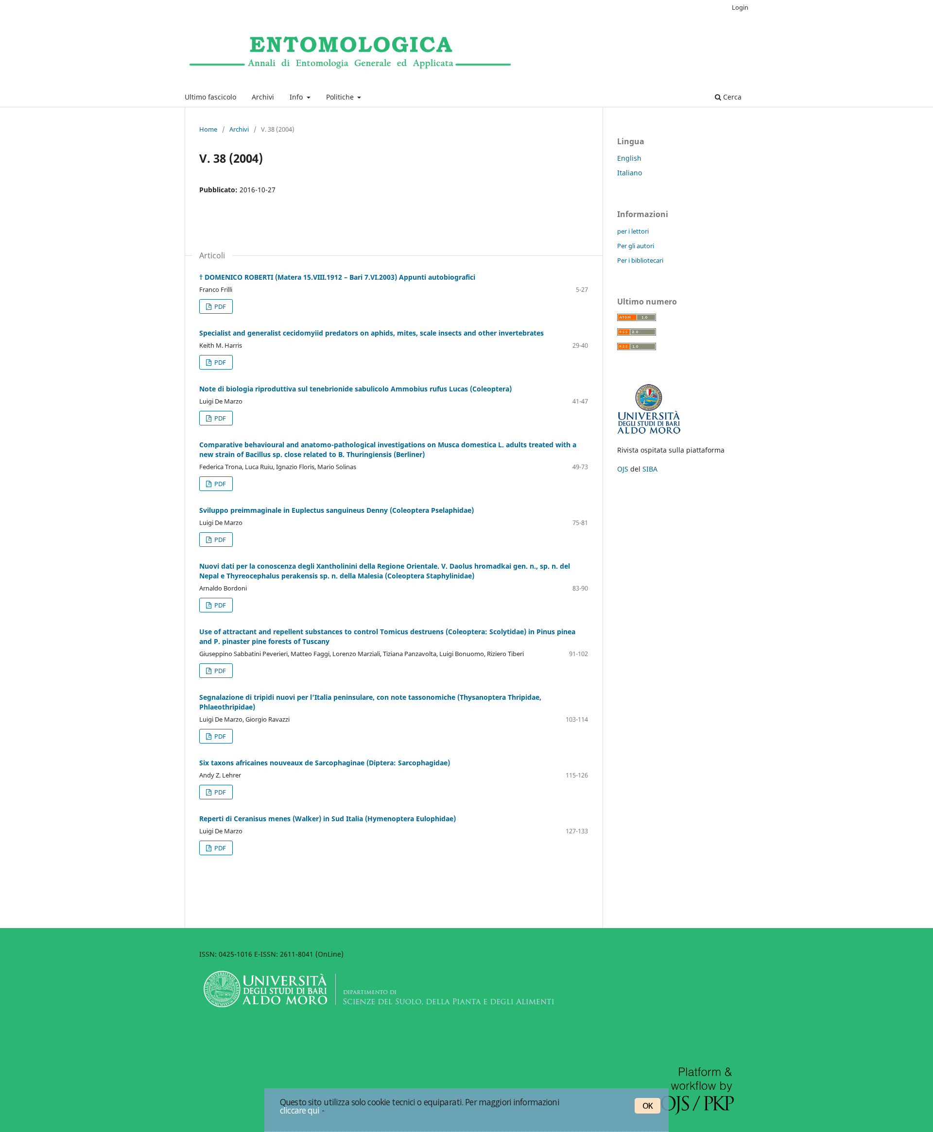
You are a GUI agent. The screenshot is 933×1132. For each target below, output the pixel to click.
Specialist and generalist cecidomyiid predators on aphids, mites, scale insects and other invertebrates (371, 333)
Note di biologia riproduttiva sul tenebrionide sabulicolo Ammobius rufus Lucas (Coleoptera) (355, 388)
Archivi (263, 96)
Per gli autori (635, 245)
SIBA (649, 468)
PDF (219, 306)
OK (647, 1105)
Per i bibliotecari (640, 260)
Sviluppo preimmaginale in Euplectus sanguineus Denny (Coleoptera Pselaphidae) (336, 510)
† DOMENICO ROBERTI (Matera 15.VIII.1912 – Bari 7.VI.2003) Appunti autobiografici (337, 277)
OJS (622, 468)
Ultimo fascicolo (210, 96)
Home (208, 129)
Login (740, 7)
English (629, 158)
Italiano (629, 172)
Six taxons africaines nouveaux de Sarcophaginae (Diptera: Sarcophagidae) (324, 762)
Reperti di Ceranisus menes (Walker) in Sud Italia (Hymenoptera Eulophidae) (327, 818)
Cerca (731, 96)
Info (297, 96)
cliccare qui (300, 1110)
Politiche (341, 96)
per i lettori (633, 231)
